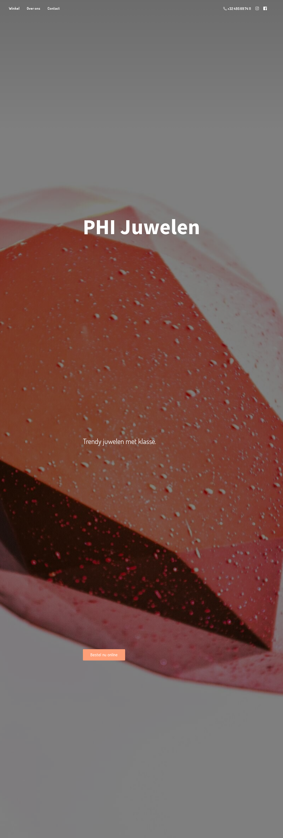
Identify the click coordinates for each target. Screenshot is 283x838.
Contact (54, 8)
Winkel (14, 8)
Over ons (33, 8)
